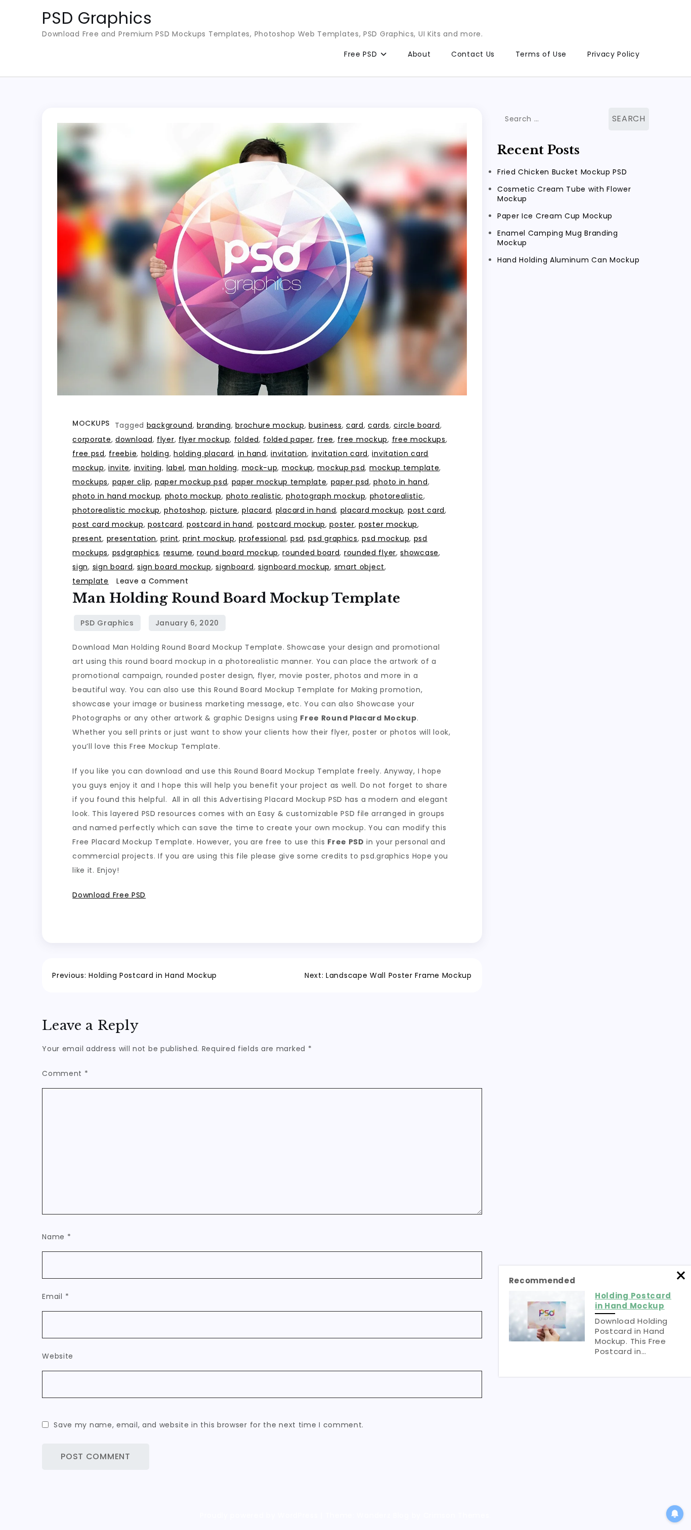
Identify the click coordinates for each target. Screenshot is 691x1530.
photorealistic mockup (116, 510)
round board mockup (237, 553)
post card (426, 510)
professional (262, 538)
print (169, 538)
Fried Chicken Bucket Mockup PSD (562, 172)
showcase (419, 553)
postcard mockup (291, 524)
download (134, 439)
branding (214, 425)
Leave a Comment (152, 581)
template (90, 581)
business (325, 425)
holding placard (204, 453)
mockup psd (341, 468)
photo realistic (254, 496)
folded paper (288, 439)
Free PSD (360, 54)
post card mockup (107, 524)
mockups (90, 482)
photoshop (184, 510)
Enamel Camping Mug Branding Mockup (557, 238)
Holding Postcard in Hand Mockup (633, 1300)
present (87, 538)
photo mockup (193, 496)
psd (297, 538)
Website (57, 1356)
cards (379, 425)
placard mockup (372, 510)
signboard (234, 567)
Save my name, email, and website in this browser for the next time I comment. (209, 1424)
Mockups (91, 423)
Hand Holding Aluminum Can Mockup (568, 260)
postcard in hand (219, 524)
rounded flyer (370, 553)
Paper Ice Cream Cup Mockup (555, 216)
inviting (148, 468)
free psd (88, 453)
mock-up (260, 468)
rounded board (310, 553)
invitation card (340, 453)
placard (256, 510)
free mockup (362, 439)
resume (178, 553)
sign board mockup (174, 567)
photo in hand (400, 482)
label (175, 468)
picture (224, 510)
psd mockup (385, 538)
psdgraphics (135, 553)
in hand (252, 453)
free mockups (419, 439)
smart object (359, 567)
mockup (297, 468)
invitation (289, 453)
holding (155, 453)
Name (56, 1237)
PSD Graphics (97, 18)
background (170, 425)
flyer (166, 439)
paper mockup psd (191, 482)
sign (80, 567)
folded (246, 439)
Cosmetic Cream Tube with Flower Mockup (564, 194)
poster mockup (388, 524)
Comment (65, 1073)
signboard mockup (294, 567)
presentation (131, 538)
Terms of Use (541, 54)
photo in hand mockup (116, 496)
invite (118, 468)
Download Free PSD (109, 895)
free (325, 439)
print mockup (208, 538)
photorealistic (396, 496)
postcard (165, 524)
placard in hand (306, 510)
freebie (123, 453)
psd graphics (332, 538)
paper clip (131, 482)
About (419, 54)
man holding (213, 468)
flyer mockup (204, 439)
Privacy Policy (613, 54)
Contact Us (473, 54)
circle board (417, 425)
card (355, 425)
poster (341, 524)
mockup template (404, 468)
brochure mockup (270, 425)
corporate (91, 439)
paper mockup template (279, 482)
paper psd (350, 482)
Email (55, 1296)
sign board (113, 567)
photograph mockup (325, 496)
